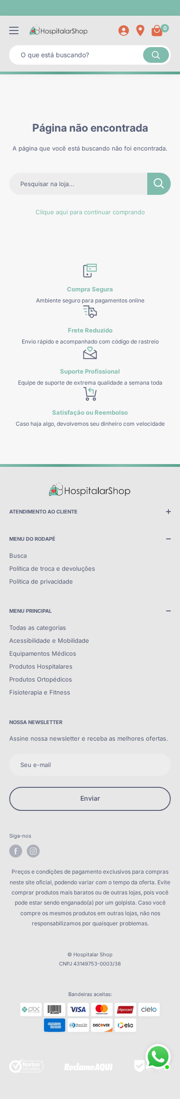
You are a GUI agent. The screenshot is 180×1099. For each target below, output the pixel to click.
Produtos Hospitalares (40, 666)
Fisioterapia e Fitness (39, 692)
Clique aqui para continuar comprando (90, 212)
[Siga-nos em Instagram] (33, 851)
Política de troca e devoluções (52, 568)
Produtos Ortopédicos (40, 679)
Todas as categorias (37, 627)
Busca (18, 555)
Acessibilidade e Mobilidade (49, 640)
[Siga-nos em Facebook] (15, 851)
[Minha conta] (123, 30)
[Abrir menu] (13, 30)
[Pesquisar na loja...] (159, 184)
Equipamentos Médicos (42, 653)
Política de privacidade (41, 581)
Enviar (90, 798)
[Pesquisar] (156, 55)
